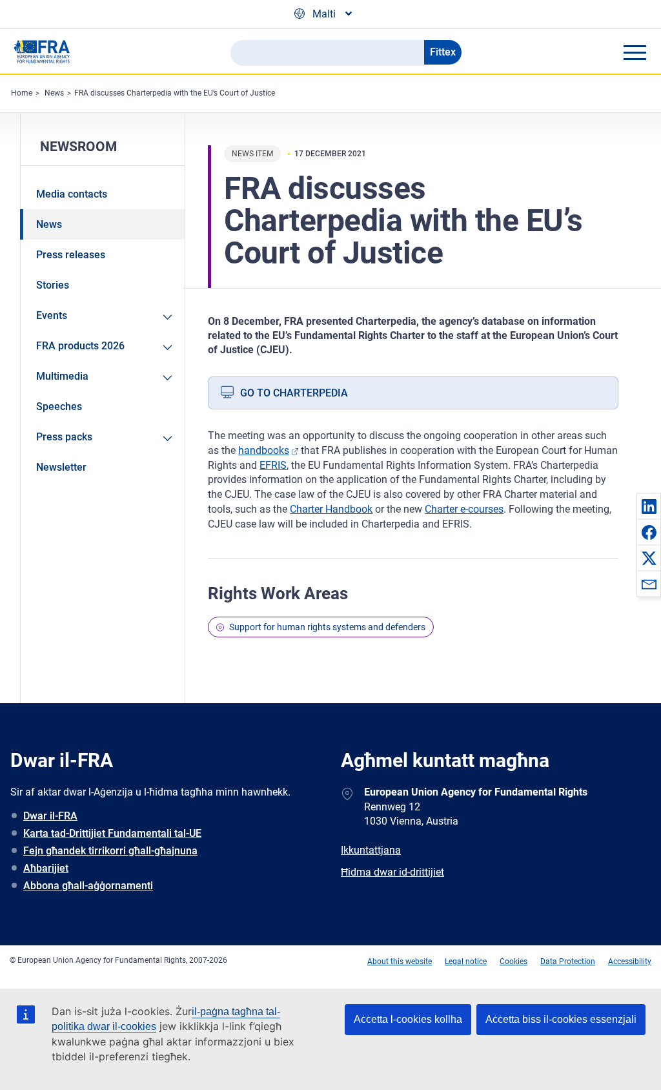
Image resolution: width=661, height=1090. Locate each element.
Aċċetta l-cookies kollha (408, 1019)
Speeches (59, 406)
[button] (648, 506)
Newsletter (61, 467)
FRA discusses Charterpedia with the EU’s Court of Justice (174, 93)
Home (21, 93)
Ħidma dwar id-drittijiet (392, 872)
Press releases (70, 255)
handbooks (263, 450)
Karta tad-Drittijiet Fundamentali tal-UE (112, 833)
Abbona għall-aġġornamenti (88, 885)
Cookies (513, 961)
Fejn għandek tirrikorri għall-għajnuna (110, 851)
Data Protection (567, 961)
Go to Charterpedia (294, 393)
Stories (52, 285)
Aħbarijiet (45, 868)
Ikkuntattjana (371, 850)
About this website (399, 961)
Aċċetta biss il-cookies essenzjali (560, 1019)
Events (51, 315)
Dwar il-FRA (50, 816)
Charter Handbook (331, 509)
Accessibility (629, 961)
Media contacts (71, 194)
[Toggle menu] (634, 52)
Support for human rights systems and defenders (327, 627)
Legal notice (466, 961)
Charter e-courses (464, 509)
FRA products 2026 (80, 346)
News (54, 93)
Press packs (64, 437)
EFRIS (273, 465)
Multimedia (62, 376)
